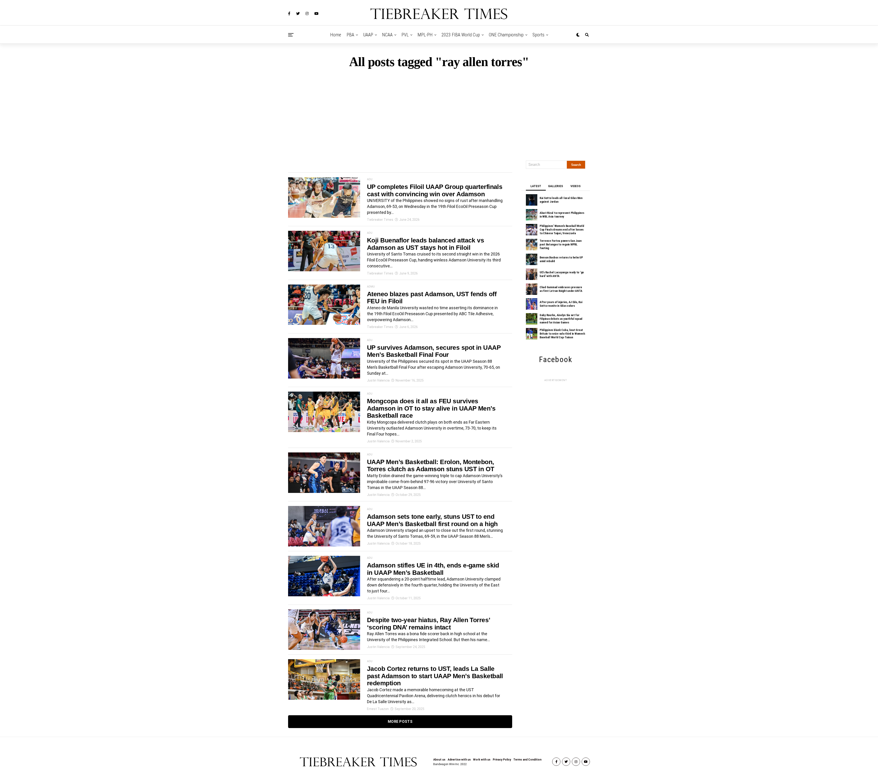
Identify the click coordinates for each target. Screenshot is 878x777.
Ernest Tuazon (378, 709)
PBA (350, 35)
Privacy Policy (502, 759)
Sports (538, 35)
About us (439, 759)
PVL (405, 35)
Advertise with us (459, 759)
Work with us (481, 759)
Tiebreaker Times (380, 219)
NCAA (387, 35)
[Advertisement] (439, 113)
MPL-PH (425, 35)
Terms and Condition (527, 759)
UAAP (368, 35)
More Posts (400, 721)
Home (335, 35)
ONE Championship (506, 35)
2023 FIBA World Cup (461, 35)
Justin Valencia (378, 380)
